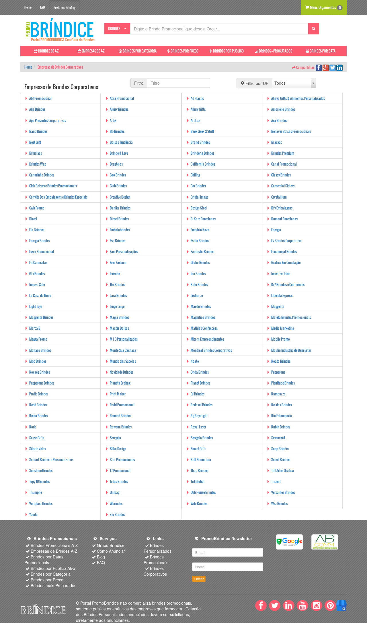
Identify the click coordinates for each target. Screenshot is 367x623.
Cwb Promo (36, 207)
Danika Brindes (120, 207)
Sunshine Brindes (40, 470)
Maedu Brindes (201, 306)
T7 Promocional (120, 470)
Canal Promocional (284, 164)
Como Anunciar (111, 551)
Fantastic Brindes (202, 251)
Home (28, 7)
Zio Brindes (117, 514)
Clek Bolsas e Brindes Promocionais (53, 185)
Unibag (114, 492)
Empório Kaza (200, 229)
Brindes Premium (282, 153)
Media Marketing (282, 328)
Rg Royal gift (199, 415)
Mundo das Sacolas (123, 361)
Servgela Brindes (202, 437)
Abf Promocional (40, 98)
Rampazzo (278, 393)
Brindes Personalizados (157, 548)
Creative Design (120, 197)
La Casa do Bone (40, 295)
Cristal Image (199, 197)
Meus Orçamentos (325, 7)
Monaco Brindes (40, 350)
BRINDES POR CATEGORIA (139, 50)
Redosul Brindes (201, 404)
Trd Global (197, 481)
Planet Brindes (200, 383)
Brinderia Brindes (202, 153)
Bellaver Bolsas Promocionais (291, 131)
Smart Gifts (198, 448)
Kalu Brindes (199, 284)
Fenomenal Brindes (284, 251)
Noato (195, 361)
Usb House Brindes (203, 492)
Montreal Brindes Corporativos (211, 350)
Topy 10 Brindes (39, 481)
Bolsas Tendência (121, 142)
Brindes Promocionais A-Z (54, 545)
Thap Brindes (199, 470)
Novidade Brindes (121, 372)
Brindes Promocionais (156, 559)
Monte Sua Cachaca (123, 350)
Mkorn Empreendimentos (207, 339)
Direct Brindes (119, 218)
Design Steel (199, 207)
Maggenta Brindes (41, 317)
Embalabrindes (120, 229)
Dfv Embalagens (281, 207)
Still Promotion (201, 459)
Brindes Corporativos (155, 571)
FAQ (42, 7)
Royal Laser (198, 426)
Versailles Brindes (283, 492)
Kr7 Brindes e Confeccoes (287, 284)
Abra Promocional (122, 98)
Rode (32, 426)
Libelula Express (281, 295)
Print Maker (118, 393)
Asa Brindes (279, 120)
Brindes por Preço (47, 580)
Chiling (195, 174)
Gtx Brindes (37, 273)
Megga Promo (38, 339)
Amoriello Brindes (283, 109)
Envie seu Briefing (64, 7)
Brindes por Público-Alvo (53, 568)
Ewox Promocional (41, 251)
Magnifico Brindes (203, 317)
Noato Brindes (280, 361)
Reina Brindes (38, 415)
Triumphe (35, 492)
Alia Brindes (37, 109)
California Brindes (203, 164)
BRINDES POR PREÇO (184, 50)
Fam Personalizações (124, 251)
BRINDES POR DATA (322, 50)
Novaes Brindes (39, 372)
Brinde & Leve (119, 153)
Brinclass (35, 153)
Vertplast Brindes (40, 503)
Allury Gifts (198, 109)
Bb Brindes (117, 131)
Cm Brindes (198, 185)
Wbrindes (116, 503)
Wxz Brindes (279, 503)
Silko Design (118, 448)
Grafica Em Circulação (286, 262)
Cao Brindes (118, 174)
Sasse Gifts (36, 437)
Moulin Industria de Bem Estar (291, 350)
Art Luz (195, 120)
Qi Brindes (197, 393)
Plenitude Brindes (283, 383)
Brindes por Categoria (51, 574)
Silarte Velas (37, 448)
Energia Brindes (39, 240)
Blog (101, 557)
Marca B (34, 328)
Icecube (115, 273)
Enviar (199, 578)
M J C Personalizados (124, 339)
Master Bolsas (119, 328)
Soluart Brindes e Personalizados (51, 459)
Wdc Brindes (199, 503)
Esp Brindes (117, 240)
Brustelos (116, 164)
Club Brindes (118, 185)
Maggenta (277, 306)
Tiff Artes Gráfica (282, 470)
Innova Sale (37, 284)
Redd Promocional (122, 404)
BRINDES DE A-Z (48, 50)
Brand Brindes (200, 142)
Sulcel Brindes (280, 459)
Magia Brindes (119, 317)
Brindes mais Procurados (53, 585)
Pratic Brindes (38, 393)
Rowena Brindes (121, 426)
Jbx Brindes (117, 284)
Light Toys (35, 306)
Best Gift (35, 142)
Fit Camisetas (38, 262)
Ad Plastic (197, 98)
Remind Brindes (120, 415)
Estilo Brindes (200, 240)
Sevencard (278, 437)
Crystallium (279, 197)
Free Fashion (118, 262)
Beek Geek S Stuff (202, 131)
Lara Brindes (118, 295)
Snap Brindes (280, 448)
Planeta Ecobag (120, 383)
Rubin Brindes (280, 426)
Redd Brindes (38, 404)
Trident (276, 481)
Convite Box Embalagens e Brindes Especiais (58, 197)
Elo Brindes (36, 229)
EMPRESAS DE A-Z (93, 50)
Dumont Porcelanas (284, 218)
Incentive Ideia (280, 273)
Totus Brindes (119, 481)
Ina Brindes (198, 273)
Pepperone (278, 372)
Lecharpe (197, 295)
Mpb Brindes (37, 361)
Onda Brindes (200, 372)
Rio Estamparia (281, 415)
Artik (113, 120)
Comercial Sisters (282, 185)
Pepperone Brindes (41, 383)
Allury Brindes (119, 109)
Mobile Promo (280, 339)
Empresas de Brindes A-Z (54, 551)
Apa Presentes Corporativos (47, 120)
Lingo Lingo (117, 306)
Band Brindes (38, 131)
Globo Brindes (200, 262)
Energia (276, 229)
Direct (33, 218)
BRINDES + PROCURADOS (275, 50)
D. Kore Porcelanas (203, 218)
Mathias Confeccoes (204, 328)
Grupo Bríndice (110, 545)
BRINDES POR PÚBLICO (228, 50)
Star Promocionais (122, 459)
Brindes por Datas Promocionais (43, 559)
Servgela (115, 437)
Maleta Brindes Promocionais (291, 317)
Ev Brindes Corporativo (286, 240)
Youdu (33, 514)
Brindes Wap (37, 164)
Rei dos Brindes (281, 404)
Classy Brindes (281, 174)
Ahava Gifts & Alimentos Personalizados (298, 98)
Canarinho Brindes (41, 174)
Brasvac (276, 142)
